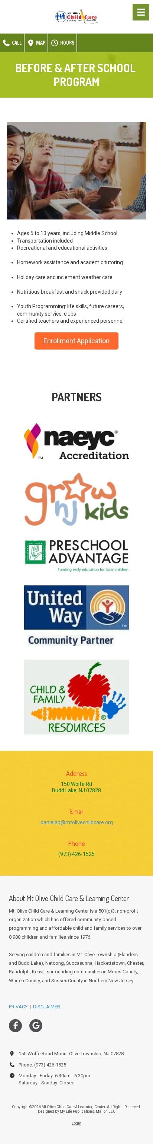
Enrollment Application (76, 341)
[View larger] (76, 441)
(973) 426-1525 (50, 1065)
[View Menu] (141, 12)
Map (40, 42)
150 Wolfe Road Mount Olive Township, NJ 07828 (71, 1053)
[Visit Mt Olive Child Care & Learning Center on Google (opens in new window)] (35, 1025)
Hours (66, 42)
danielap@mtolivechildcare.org (76, 822)
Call (16, 42)
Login (76, 1123)
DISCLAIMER (46, 1006)
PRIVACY (18, 1006)
